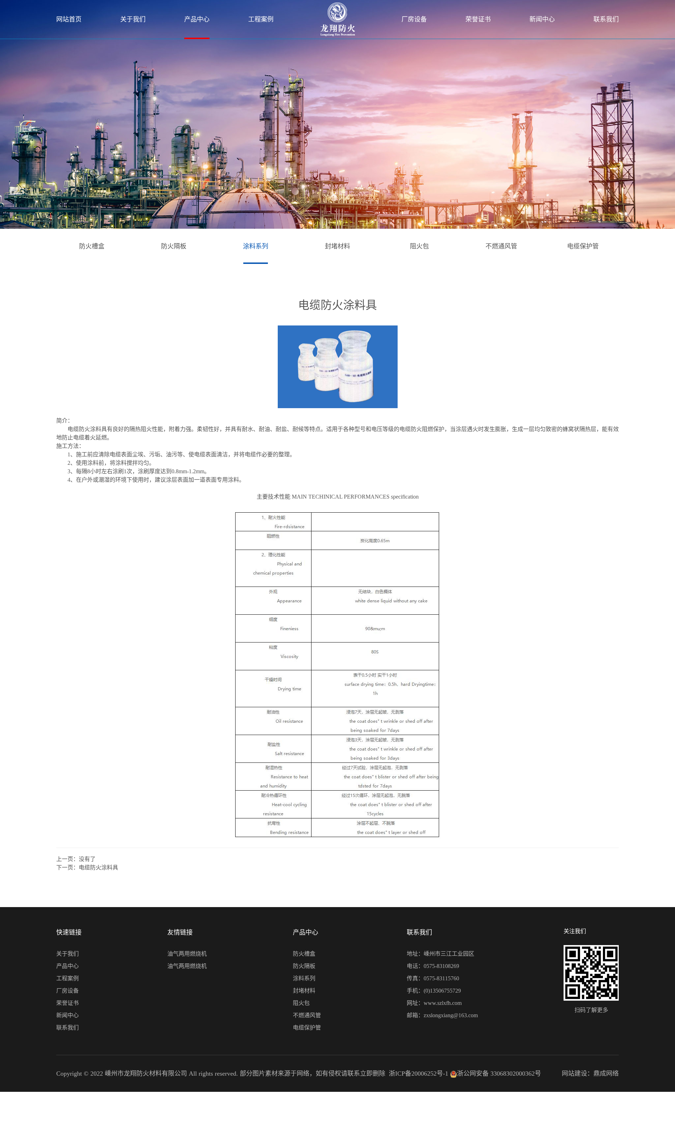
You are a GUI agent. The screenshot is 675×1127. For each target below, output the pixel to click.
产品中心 (197, 19)
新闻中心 (542, 19)
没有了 (87, 859)
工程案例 (261, 19)
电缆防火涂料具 (98, 867)
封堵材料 (337, 246)
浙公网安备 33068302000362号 (499, 1073)
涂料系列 (255, 246)
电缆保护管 (583, 246)
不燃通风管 (501, 246)
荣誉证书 (478, 19)
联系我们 (606, 19)
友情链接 (180, 932)
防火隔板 (173, 246)
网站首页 (69, 19)
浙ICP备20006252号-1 (418, 1073)
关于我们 (133, 19)
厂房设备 (414, 19)
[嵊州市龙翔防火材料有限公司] (337, 19)
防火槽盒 (91, 246)
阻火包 (419, 246)
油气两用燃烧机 (187, 954)
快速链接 (69, 932)
